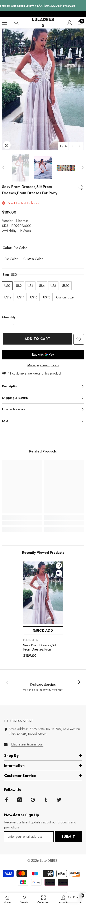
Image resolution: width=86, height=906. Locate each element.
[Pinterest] (33, 800)
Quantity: (9, 317)
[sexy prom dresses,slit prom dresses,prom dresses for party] (43, 592)
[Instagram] (20, 800)
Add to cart (37, 338)
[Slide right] (79, 682)
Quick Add (43, 630)
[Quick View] (59, 573)
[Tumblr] (46, 800)
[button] (72, 146)
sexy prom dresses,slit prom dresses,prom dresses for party (39, 647)
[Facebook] (6, 800)
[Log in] (69, 22)
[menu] (4, 22)
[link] (22, 523)
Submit (68, 836)
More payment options (43, 365)
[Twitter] (59, 800)
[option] (43, 89)
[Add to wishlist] (78, 339)
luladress (22, 220)
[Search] (16, 22)
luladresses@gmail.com (27, 744)
